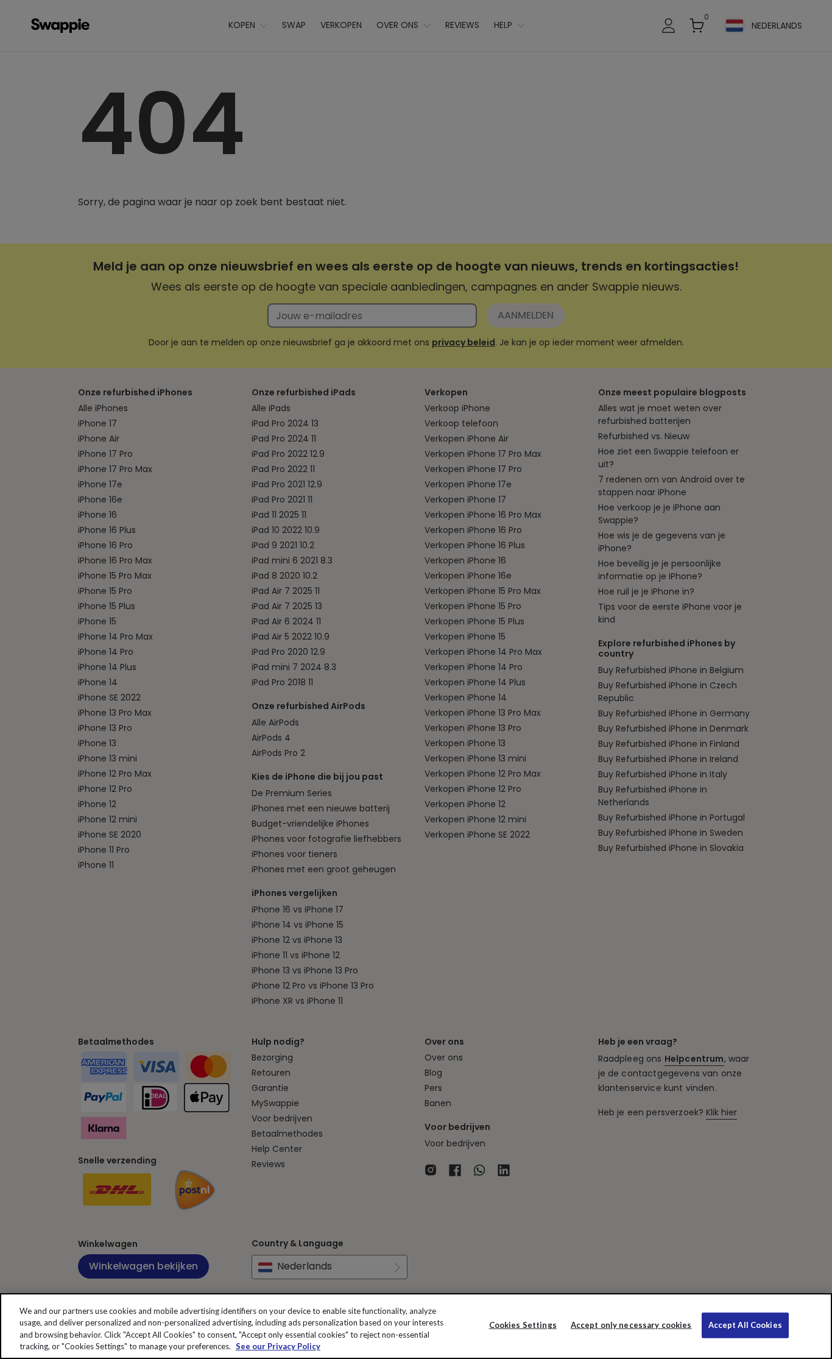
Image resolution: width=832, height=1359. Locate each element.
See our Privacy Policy (278, 1346)
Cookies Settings (523, 1325)
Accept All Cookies (745, 1325)
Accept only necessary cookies (631, 1325)
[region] (416, 1326)
